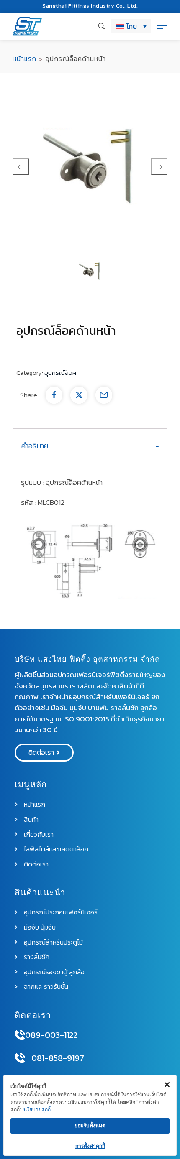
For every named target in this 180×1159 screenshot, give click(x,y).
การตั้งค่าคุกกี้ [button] (90, 1146)
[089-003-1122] (20, 1035)
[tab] (90, 446)
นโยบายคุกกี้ (37, 1109)
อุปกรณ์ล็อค (60, 372)
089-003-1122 (51, 1035)
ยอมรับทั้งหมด (90, 1125)
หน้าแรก (24, 58)
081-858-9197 (57, 1058)
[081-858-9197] (20, 1058)
